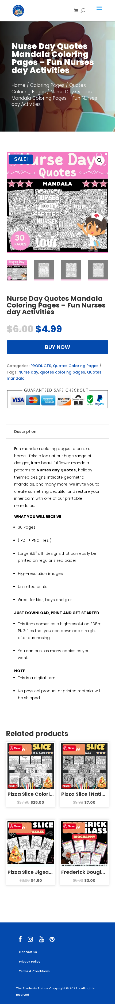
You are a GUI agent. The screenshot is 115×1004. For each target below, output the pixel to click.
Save (17, 748)
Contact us (28, 952)
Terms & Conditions (34, 971)
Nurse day (28, 372)
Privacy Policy (29, 961)
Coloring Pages (47, 85)
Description (25, 431)
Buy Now (57, 347)
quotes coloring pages (62, 372)
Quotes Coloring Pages (75, 365)
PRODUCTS (40, 365)
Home (18, 85)
